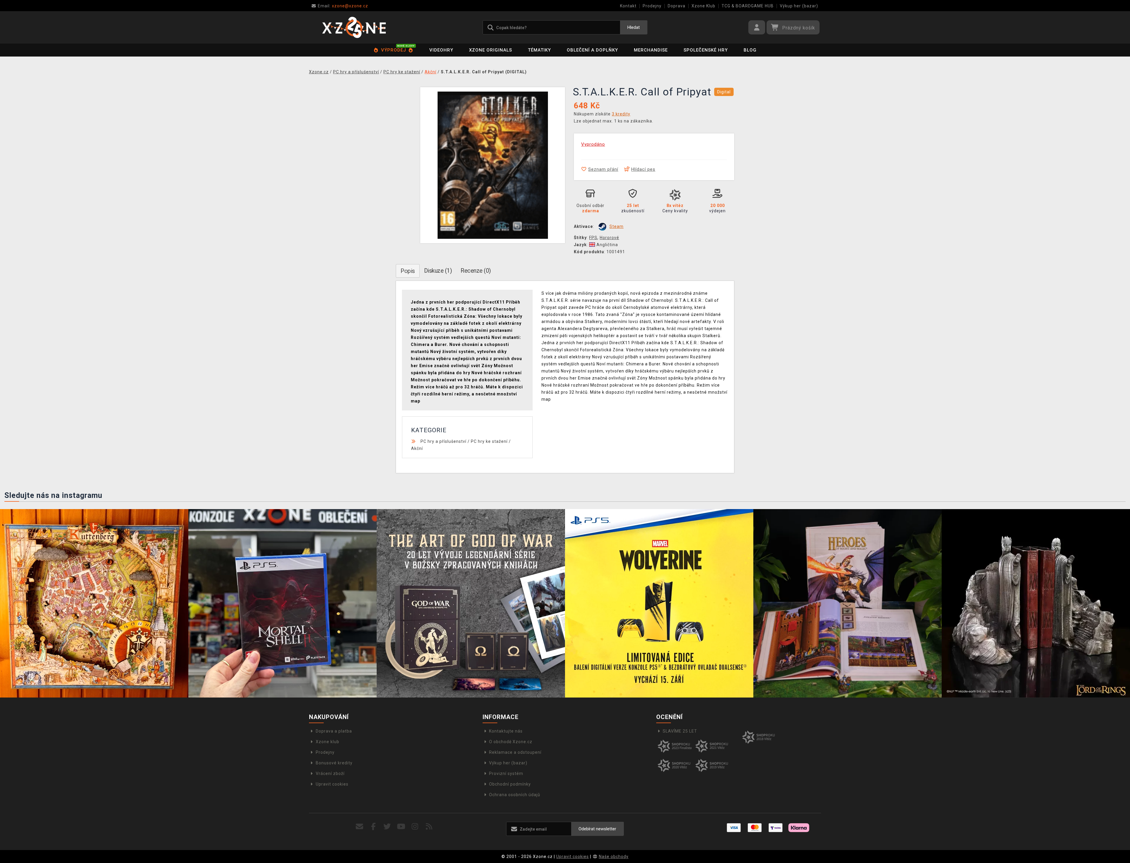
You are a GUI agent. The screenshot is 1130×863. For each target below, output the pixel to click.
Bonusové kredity (334, 763)
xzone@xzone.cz (343, 6)
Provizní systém (506, 773)
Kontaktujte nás (506, 731)
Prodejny (652, 6)
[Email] (359, 826)
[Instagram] (415, 826)
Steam (616, 226)
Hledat (633, 27)
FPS (593, 237)
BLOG (750, 50)
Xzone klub (327, 741)
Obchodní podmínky (510, 784)
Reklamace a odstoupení (515, 752)
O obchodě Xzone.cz (510, 741)
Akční (417, 448)
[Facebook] (373, 826)
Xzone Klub (703, 6)
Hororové (609, 237)
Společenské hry (706, 50)
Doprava (676, 6)
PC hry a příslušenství (443, 441)
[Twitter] (387, 826)
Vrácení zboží (330, 773)
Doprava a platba (334, 731)
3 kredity (621, 114)
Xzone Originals (490, 50)
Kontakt (628, 6)
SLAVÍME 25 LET (680, 731)
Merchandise (651, 50)
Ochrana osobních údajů (514, 794)
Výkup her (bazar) (799, 6)
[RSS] (429, 826)
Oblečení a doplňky (592, 50)
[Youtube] (401, 826)
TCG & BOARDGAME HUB (748, 6)
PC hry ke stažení (489, 441)
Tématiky (539, 50)
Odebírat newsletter (597, 828)
